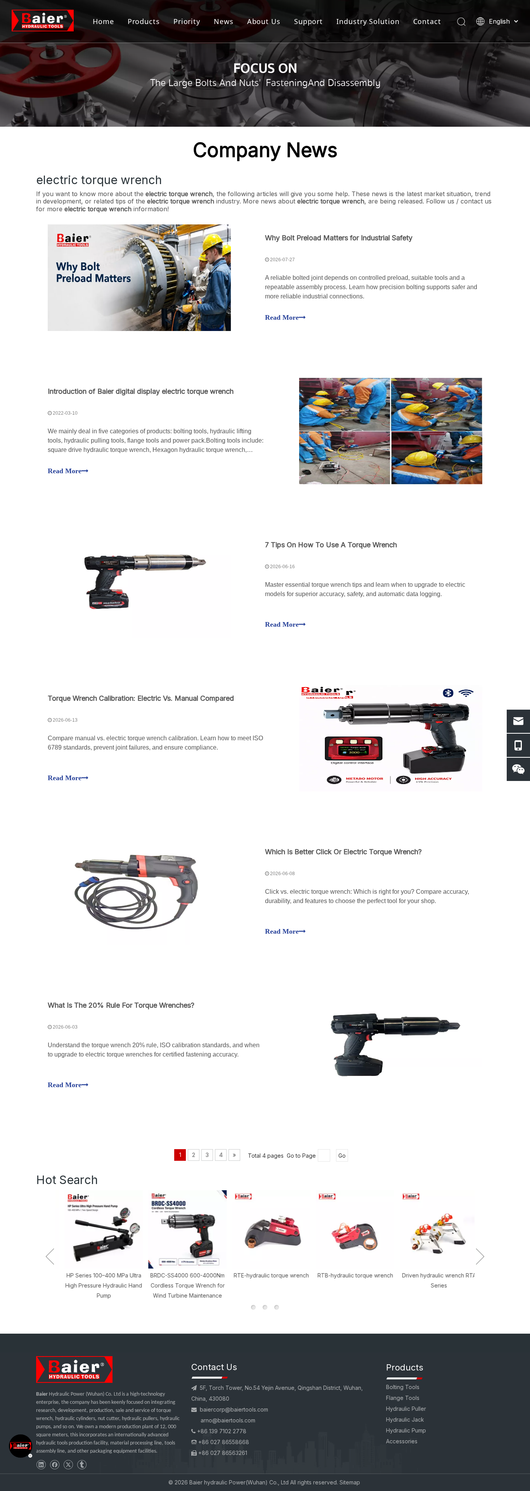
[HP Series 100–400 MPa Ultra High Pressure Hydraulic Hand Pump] (97, 1229)
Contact (427, 21)
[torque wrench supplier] (74, 1369)
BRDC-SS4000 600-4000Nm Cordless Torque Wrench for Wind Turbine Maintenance (181, 1285)
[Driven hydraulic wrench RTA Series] (432, 1229)
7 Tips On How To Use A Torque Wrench (331, 545)
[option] (97, 1245)
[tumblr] (82, 1465)
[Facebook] (54, 1465)
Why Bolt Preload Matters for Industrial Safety (338, 238)
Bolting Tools (402, 1387)
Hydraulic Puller (406, 1408)
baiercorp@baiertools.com (234, 1409)
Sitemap (349, 1482)
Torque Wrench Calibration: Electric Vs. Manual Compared (141, 698)
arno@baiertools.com (228, 1420)
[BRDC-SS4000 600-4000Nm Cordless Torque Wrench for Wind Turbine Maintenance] (181, 1229)
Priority (186, 21)
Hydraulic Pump (406, 1430)
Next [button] (480, 1256)
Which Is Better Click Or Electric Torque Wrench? (343, 852)
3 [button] (277, 1307)
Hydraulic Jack (405, 1419)
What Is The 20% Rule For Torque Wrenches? (121, 1005)
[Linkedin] (41, 1465)
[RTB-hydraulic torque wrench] (349, 1229)
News (224, 21)
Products (144, 21)
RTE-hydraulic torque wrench (265, 1275)
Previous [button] (50, 1256)
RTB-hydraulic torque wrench (349, 1275)
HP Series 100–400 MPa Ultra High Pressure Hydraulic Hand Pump (97, 1285)
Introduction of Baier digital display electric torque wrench (141, 391)
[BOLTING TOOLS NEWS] (265, 63)
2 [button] (265, 1307)
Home (103, 21)
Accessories (401, 1441)
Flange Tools (402, 1397)
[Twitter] (68, 1465)
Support (308, 21)
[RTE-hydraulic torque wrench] (265, 1229)
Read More (282, 317)
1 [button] (253, 1307)
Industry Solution (367, 21)
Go (342, 1155)
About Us (264, 21)
